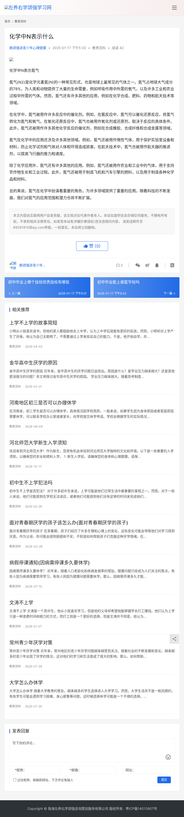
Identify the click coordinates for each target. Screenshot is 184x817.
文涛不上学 (21, 603)
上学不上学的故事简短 (33, 323)
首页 (7, 21)
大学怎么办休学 (26, 683)
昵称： (21, 770)
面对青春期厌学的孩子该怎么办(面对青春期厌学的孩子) (68, 523)
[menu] (174, 7)
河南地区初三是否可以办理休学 (42, 403)
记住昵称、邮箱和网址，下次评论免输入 (44, 780)
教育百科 (99, 48)
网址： (131, 770)
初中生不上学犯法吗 (30, 483)
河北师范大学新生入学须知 (38, 443)
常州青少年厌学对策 (30, 643)
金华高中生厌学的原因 (33, 363)
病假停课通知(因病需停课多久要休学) (49, 563)
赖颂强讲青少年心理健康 (27, 48)
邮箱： (75, 770)
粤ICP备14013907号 (141, 808)
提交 (164, 780)
